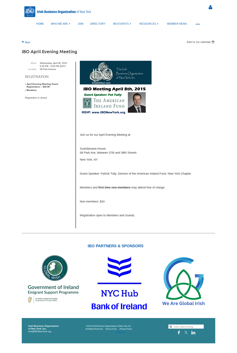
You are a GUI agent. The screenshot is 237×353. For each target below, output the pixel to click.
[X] (186, 332)
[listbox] (201, 42)
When (34, 63)
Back (27, 42)
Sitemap (120, 331)
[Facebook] (179, 332)
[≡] (197, 24)
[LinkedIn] (193, 332)
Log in (210, 7)
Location (32, 69)
